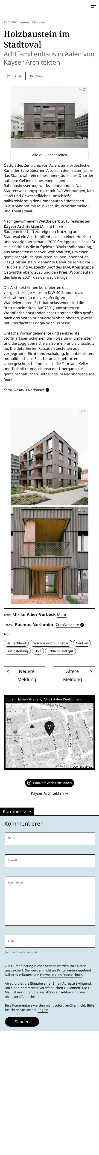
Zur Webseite (67, 624)
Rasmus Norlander (29, 389)
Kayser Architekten (21, 226)
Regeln (43, 1010)
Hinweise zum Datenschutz (61, 975)
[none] (49, 783)
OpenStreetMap (82, 766)
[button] (49, 728)
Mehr (62, 614)
